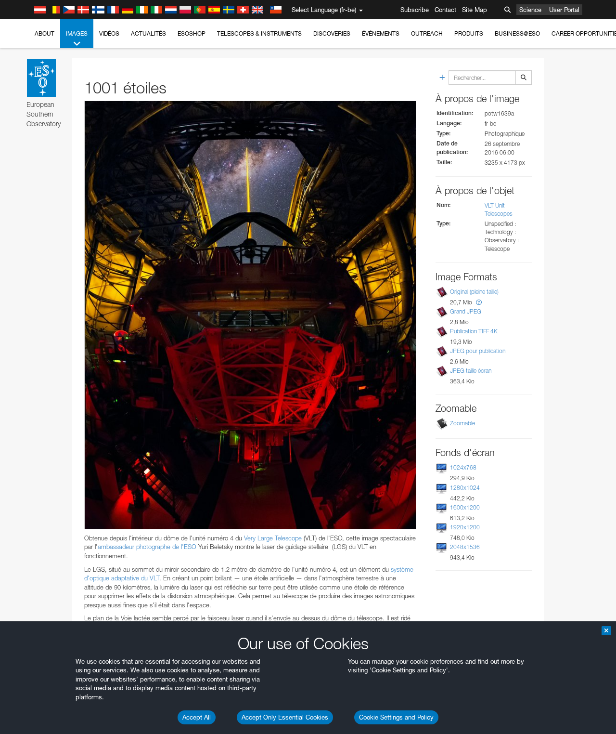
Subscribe (414, 9)
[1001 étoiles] (250, 315)
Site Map (474, 9)
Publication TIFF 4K (474, 331)
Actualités (148, 33)
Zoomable (462, 423)
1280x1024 (465, 487)
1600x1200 (465, 507)
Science (530, 9)
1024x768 (463, 467)
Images (77, 33)
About (44, 33)
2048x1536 (465, 546)
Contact (445, 9)
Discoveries (331, 33)
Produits (468, 33)
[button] (479, 302)
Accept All (196, 717)
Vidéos (109, 33)
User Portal (564, 9)
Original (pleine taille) (474, 291)
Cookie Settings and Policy (396, 717)
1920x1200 (465, 527)
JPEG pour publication (477, 350)
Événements (380, 33)
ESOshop (191, 33)
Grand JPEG (465, 311)
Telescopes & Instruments (259, 33)
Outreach (427, 33)
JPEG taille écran (470, 370)
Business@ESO (517, 33)
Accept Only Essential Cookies (285, 717)
